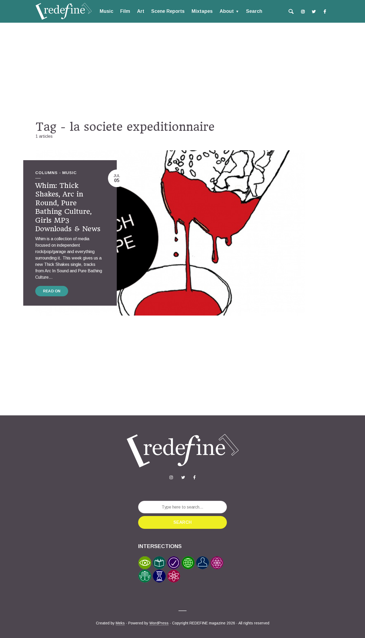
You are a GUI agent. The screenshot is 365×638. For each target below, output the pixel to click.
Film (125, 11)
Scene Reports (168, 11)
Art (140, 11)
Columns (46, 172)
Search (254, 11)
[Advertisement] (182, 71)
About (227, 11)
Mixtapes (202, 11)
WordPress (159, 623)
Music (106, 11)
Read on (51, 291)
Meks (120, 623)
